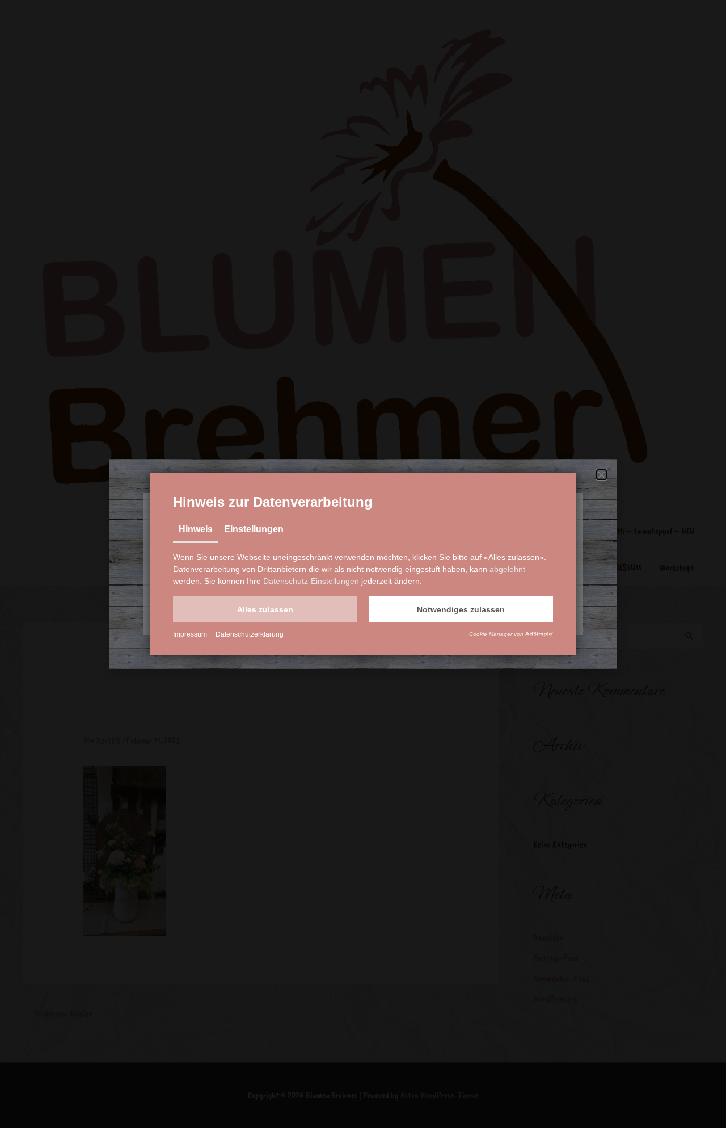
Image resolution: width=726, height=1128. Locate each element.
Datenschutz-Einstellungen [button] (311, 581)
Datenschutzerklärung (250, 634)
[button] (265, 609)
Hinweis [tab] (196, 529)
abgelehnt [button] (507, 569)
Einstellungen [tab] (254, 529)
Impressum (190, 634)
